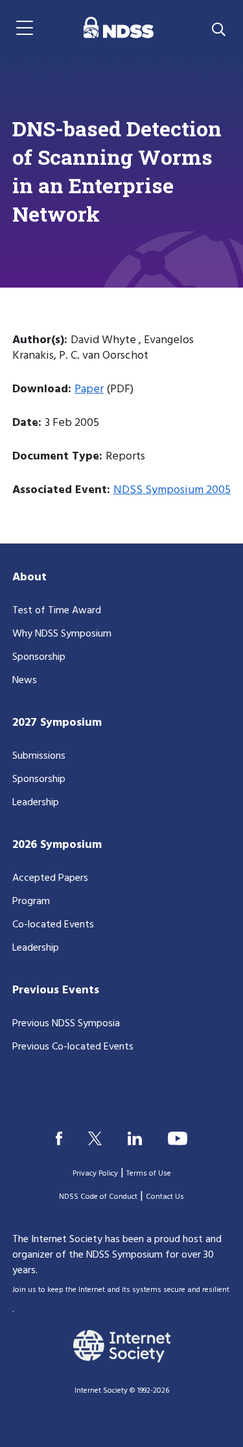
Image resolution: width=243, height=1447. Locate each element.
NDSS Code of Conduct (98, 1196)
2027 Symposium (57, 722)
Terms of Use (148, 1173)
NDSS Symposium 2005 (172, 490)
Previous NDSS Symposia (66, 1023)
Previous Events (55, 990)
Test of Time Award (56, 610)
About (29, 577)
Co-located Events (53, 924)
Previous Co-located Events (72, 1047)
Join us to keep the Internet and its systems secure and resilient (120, 1289)
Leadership (35, 802)
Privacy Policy (95, 1173)
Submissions (38, 756)
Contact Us (165, 1196)
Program (31, 901)
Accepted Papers (50, 878)
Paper (89, 389)
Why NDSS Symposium (61, 634)
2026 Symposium (57, 845)
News (24, 680)
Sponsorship (38, 657)
